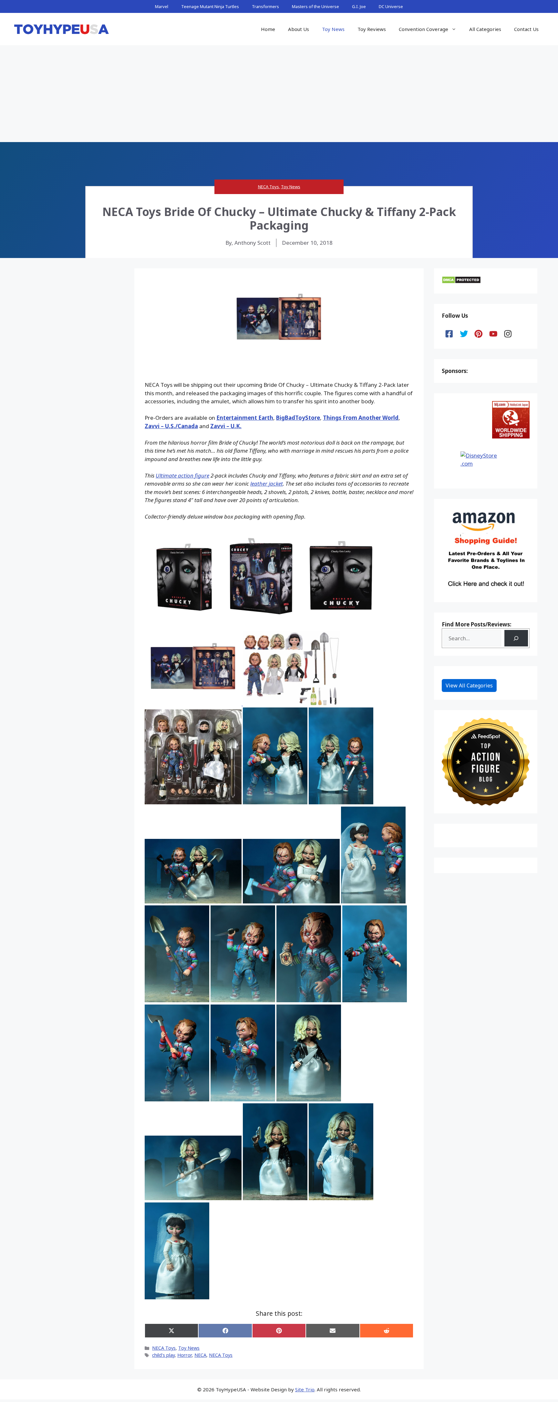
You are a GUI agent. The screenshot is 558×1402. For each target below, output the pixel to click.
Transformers (265, 6)
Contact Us (526, 29)
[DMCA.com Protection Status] (461, 281)
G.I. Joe (359, 6)
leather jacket (266, 483)
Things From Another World (360, 417)
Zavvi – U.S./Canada (171, 426)
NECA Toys (268, 187)
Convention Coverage (423, 29)
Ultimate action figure (182, 475)
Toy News (333, 29)
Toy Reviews (371, 29)
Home (268, 29)
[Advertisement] (279, 93)
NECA (200, 1355)
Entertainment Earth (244, 417)
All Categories (485, 29)
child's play (163, 1355)
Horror (184, 1355)
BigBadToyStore (298, 417)
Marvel (161, 6)
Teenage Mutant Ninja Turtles (210, 6)
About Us (298, 29)
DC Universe (391, 6)
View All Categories (469, 685)
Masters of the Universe (315, 6)
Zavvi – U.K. (226, 426)
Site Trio (305, 1389)
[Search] (516, 638)
